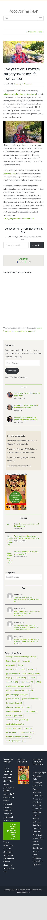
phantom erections (14, 707)
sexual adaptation (14, 716)
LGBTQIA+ (21, 678)
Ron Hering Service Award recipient (37, 853)
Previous (32, 32)
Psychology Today (37, 777)
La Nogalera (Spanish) (38, 862)
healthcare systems (31, 674)
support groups (13, 728)
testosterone (12, 732)
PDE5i (30, 690)
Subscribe (36, 245)
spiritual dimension (15, 724)
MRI (38, 682)
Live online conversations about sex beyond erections (26, 418)
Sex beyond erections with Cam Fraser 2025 (38, 804)
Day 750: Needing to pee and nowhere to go (26, 552)
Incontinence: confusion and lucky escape (26, 525)
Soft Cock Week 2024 (37, 833)
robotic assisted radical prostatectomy (19, 94)
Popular (23, 518)
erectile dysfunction (15, 669)
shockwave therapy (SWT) (17, 720)
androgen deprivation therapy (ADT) (21, 657)
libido (32, 678)
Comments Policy (23, 892)
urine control (27, 732)
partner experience (15, 690)
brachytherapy (12, 661)
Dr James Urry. (9, 173)
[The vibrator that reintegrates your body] (10, 394)
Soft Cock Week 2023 (37, 827)
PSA (27, 707)
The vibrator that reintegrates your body (27, 394)
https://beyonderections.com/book (18, 218)
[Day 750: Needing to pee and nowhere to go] (10, 552)
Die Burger (37, 782)
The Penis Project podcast (37, 815)
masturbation (27, 682)
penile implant (12, 699)
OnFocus (36, 822)
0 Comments (26, 84)
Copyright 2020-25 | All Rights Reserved (17, 890)
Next (40, 32)
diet (20, 665)
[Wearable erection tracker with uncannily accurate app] (10, 536)
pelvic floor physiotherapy (17, 694)
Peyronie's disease (14, 703)
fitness (31, 669)
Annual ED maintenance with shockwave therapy (26, 406)
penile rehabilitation (31, 699)
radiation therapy (14, 711)
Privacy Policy (37, 890)
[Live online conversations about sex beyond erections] (10, 418)
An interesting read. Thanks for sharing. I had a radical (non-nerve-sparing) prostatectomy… (26, 627)
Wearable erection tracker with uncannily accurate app (26, 537)
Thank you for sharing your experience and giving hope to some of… (26, 599)
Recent (23, 387)
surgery (27, 728)
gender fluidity (13, 674)
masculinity (12, 682)
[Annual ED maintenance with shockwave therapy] (10, 406)
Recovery (17, 84)
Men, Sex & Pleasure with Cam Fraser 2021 (37, 791)
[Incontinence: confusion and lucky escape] (10, 524)
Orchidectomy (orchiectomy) (18, 686)
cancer (26, 661)
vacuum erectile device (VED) (18, 737)
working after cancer (15, 741)
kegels (9, 678)
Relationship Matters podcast (38, 841)
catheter (10, 665)
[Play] (23, 132)
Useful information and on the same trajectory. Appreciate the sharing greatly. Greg (26, 641)
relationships (31, 711)
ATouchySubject (38, 772)
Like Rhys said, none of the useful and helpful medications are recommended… (27, 613)
